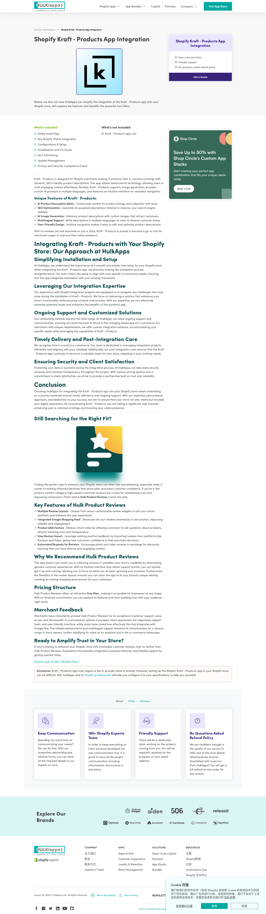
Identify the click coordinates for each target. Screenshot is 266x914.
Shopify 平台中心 (196, 875)
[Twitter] (50, 908)
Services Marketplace (45, 29)
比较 (188, 864)
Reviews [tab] (145, 701)
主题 (188, 853)
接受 (214, 906)
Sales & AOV (126, 853)
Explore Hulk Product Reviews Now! (56, 661)
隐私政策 (229, 897)
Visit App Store (218, 6)
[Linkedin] (57, 908)
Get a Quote (200, 77)
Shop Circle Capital (164, 853)
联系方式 (90, 864)
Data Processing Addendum (153, 908)
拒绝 (244, 906)
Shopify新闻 (193, 859)
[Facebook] (36, 908)
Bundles (157, 869)
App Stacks (159, 864)
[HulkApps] (49, 6)
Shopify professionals (98, 675)
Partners (157, 859)
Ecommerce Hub (196, 869)
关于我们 (90, 853)
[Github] (72, 908)
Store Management (130, 869)
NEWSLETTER (160, 895)
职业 (87, 859)
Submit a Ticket (94, 869)
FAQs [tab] (131, 701)
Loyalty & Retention (130, 864)
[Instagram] (43, 908)
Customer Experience (131, 859)
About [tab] (119, 701)
